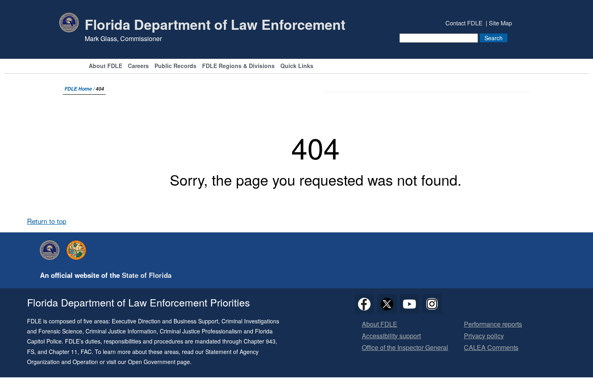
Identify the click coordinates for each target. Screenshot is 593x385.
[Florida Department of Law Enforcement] (51, 250)
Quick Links (296, 66)
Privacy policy (484, 336)
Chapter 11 (63, 352)
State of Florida (146, 275)
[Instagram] (432, 304)
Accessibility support (391, 336)
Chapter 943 (260, 341)
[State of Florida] (78, 250)
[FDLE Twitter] (387, 304)
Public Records (175, 66)
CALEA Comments (491, 348)
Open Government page (159, 362)
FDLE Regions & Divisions (238, 66)
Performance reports (493, 324)
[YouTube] (409, 304)
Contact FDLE (463, 22)
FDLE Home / (80, 88)
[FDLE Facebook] (364, 304)
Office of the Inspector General (405, 348)
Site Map (500, 22)
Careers (138, 66)
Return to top (46, 221)
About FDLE (105, 66)
